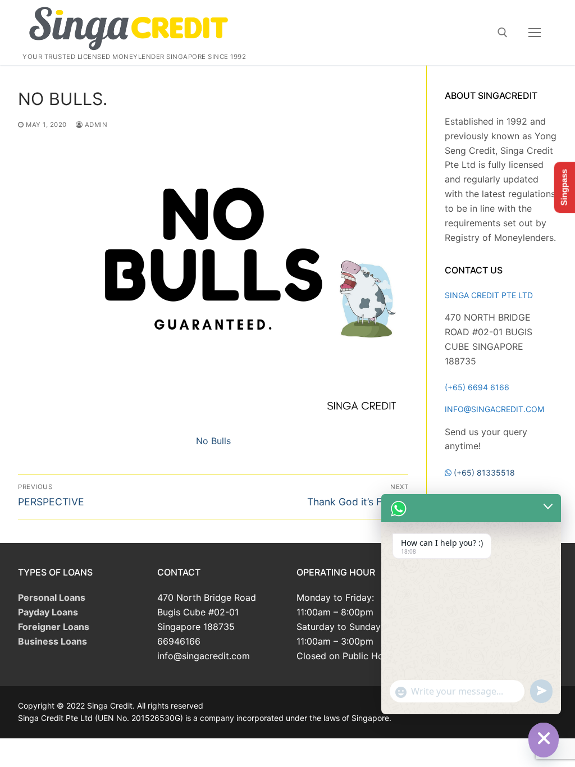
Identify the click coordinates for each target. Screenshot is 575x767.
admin (95, 125)
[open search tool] (503, 33)
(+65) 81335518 (484, 472)
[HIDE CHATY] (543, 738)
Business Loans (52, 641)
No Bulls (213, 440)
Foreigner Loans (53, 626)
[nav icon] (535, 32)
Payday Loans (48, 612)
